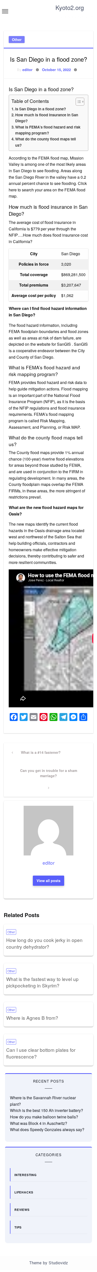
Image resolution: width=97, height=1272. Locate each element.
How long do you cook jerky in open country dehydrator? (44, 943)
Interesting (25, 1175)
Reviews (22, 1209)
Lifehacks (23, 1192)
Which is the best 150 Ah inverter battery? (46, 1110)
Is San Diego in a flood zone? (40, 109)
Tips (18, 1227)
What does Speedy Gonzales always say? (47, 1129)
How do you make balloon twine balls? (44, 1117)
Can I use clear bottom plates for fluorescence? (40, 1053)
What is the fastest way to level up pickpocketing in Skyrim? (42, 982)
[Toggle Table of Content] (77, 101)
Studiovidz (58, 1263)
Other (17, 39)
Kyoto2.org (69, 7)
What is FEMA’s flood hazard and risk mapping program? (47, 130)
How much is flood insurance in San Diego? (46, 118)
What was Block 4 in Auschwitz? (38, 1123)
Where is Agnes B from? (32, 1017)
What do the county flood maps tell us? (45, 142)
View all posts (48, 880)
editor (27, 69)
